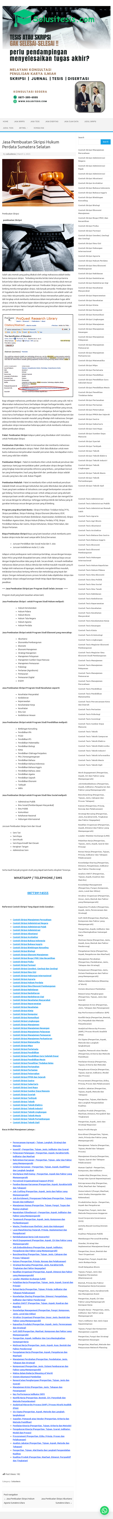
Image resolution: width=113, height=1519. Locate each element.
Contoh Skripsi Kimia (23, 1010)
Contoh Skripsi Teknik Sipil (26, 1122)
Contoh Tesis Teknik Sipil (90, 765)
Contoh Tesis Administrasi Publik (94, 503)
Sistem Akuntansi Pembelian (27, 1377)
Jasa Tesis (34, 121)
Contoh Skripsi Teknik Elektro (28, 1105)
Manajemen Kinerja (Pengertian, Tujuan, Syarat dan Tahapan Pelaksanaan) (93, 1159)
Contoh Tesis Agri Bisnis (89, 521)
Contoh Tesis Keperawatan (91, 603)
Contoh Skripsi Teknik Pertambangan (31, 1119)
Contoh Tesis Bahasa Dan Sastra (93, 535)
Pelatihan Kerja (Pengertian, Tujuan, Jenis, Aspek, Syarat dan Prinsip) (93, 844)
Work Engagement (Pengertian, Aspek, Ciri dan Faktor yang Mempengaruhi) (93, 776)
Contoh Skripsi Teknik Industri (28, 1108)
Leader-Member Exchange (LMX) (29, 1279)
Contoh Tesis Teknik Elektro (91, 741)
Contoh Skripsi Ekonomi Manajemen (30, 954)
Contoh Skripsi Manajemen (26, 1024)
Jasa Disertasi (51, 121)
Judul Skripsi (90, 121)
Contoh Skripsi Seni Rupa (25, 1087)
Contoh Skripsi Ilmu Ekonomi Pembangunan (34, 986)
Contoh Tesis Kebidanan (89, 594)
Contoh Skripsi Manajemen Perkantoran (32, 1038)
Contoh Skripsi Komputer (25, 1014)
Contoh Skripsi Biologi (24, 951)
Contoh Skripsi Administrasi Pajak (29, 927)
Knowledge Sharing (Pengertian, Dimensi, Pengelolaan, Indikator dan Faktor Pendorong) (93, 866)
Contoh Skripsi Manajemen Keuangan (31, 1028)
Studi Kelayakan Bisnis (89, 1267)
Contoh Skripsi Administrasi (26, 930)
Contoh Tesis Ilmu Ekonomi (91, 575)
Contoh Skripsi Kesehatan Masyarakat (31, 1000)
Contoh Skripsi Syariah (24, 1094)
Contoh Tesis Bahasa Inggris (92, 540)
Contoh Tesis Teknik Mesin (91, 760)
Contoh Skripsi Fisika (23, 962)
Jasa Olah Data (71, 121)
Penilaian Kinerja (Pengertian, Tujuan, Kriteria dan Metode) (42, 1426)
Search (81, 137)
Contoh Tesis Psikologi (89, 714)
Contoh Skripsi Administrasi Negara (30, 923)
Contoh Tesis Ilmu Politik (90, 580)
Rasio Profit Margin (87, 1130)
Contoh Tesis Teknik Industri (92, 751)
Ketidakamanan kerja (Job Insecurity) (31, 1237)
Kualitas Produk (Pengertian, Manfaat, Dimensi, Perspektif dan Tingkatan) (94, 1114)
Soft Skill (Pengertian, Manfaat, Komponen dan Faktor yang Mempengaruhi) (93, 921)
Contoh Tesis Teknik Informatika (94, 755)
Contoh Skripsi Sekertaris (25, 1084)
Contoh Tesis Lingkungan (90, 640)
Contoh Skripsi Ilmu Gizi (24, 972)
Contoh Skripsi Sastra (23, 1080)
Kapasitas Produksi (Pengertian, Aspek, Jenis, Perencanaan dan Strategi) (93, 910)
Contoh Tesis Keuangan (89, 626)
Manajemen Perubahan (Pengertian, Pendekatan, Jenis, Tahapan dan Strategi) (93, 962)
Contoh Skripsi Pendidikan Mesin (29, 1059)
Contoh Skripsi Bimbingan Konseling (31, 947)
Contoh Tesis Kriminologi (90, 635)
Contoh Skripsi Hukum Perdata (28, 982)
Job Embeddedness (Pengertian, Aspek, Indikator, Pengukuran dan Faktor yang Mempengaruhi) (94, 787)
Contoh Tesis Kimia (87, 630)
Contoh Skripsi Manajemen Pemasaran (32, 1035)
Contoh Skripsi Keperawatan (27, 1003)
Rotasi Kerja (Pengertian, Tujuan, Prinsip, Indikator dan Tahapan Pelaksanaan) (94, 855)
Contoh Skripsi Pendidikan (26, 1052)
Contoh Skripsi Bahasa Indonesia (29, 941)
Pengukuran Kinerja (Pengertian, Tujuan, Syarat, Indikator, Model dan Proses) (93, 1072)
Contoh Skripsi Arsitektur (25, 937)
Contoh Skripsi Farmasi (24, 965)
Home (5, 121)
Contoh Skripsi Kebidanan (25, 989)
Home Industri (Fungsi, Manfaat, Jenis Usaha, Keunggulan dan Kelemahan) (93, 1194)
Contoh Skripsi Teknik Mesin (27, 1115)
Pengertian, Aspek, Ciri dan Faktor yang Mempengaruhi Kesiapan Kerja (91, 1302)
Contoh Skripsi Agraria (24, 979)
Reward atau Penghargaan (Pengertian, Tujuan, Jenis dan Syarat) (92, 997)
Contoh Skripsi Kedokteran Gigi (28, 997)
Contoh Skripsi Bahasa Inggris (27, 944)
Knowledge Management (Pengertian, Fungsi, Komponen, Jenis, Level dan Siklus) (93, 888)
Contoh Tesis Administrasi (90, 499)
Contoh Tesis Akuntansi (89, 526)
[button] (104, 1510)
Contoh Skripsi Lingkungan (26, 1021)
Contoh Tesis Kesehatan (89, 608)
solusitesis (11, 154)
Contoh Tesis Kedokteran (90, 599)
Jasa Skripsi (19, 121)
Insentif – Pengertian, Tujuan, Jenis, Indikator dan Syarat (41, 1149)
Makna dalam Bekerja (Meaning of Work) (33, 1373)
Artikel (22, 128)
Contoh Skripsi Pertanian (25, 1070)
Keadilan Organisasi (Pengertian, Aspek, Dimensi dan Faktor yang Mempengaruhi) (94, 828)
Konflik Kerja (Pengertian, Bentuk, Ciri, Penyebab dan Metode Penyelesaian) (94, 1020)
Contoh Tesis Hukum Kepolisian (93, 565)
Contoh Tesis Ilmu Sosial (90, 584)
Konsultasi (39, 128)
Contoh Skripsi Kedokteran (26, 993)
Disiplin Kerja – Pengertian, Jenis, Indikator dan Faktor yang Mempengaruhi (94, 1313)
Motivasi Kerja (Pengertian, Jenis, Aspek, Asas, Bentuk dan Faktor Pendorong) (94, 943)
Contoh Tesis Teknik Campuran (93, 736)
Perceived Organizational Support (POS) (33, 1181)
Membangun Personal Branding (93, 1239)
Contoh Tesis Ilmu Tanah (90, 589)
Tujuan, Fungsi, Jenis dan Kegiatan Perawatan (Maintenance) (90, 1275)
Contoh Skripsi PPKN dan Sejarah (29, 1077)
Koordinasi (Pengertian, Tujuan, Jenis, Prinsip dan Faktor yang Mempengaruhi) (93, 1137)
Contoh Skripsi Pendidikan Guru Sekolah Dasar (36, 1056)
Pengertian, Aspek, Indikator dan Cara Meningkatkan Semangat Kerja (93, 932)
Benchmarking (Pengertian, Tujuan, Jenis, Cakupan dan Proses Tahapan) (91, 798)
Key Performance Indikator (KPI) (29, 1394)
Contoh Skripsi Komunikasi (26, 1017)
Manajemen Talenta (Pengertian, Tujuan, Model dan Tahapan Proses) (93, 1148)
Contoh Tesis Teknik (88, 732)
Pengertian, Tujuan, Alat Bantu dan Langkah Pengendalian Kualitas (92, 1102)
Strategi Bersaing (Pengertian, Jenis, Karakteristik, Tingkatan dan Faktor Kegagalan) (93, 817)
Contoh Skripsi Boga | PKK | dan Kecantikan (34, 958)
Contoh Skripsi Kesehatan (25, 1007)
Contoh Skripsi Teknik (24, 1101)
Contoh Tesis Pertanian (89, 709)
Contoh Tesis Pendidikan (90, 689)
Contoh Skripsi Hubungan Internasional (32, 976)
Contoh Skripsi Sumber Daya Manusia (31, 1091)
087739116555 (38, 893)
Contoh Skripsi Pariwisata (25, 1049)
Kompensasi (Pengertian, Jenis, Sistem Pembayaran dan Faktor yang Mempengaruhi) (93, 973)
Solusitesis (15, 1481)
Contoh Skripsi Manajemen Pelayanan (31, 1031)
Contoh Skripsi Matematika (26, 1042)
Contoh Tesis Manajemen (90, 660)
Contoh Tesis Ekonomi (89, 545)
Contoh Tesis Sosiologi (89, 719)
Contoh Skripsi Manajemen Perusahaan (32, 920)
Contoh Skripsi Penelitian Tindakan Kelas (33, 1063)
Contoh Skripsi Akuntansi (25, 933)
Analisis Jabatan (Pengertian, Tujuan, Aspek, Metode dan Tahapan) (92, 1091)
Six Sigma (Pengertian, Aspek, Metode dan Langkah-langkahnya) (92, 1042)
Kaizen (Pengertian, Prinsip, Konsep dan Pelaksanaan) (39, 1261)
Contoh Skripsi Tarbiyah (25, 1098)
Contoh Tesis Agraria (88, 516)
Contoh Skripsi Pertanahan (26, 1066)
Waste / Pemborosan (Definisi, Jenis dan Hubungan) (38, 1226)
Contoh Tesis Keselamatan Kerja (93, 621)
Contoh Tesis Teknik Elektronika (93, 746)
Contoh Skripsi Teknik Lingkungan (29, 1112)
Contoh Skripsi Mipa (23, 1045)
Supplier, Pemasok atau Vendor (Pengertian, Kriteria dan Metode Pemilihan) (94, 1053)
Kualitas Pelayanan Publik (90, 1234)
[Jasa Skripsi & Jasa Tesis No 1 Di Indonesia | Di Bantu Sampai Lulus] (56, 113)
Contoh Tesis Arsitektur (89, 530)
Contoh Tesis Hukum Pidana (91, 570)
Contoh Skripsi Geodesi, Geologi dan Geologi (35, 968)
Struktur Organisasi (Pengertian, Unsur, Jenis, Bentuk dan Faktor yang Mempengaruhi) (94, 899)
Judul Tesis (8, 128)
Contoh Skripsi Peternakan (26, 1073)
